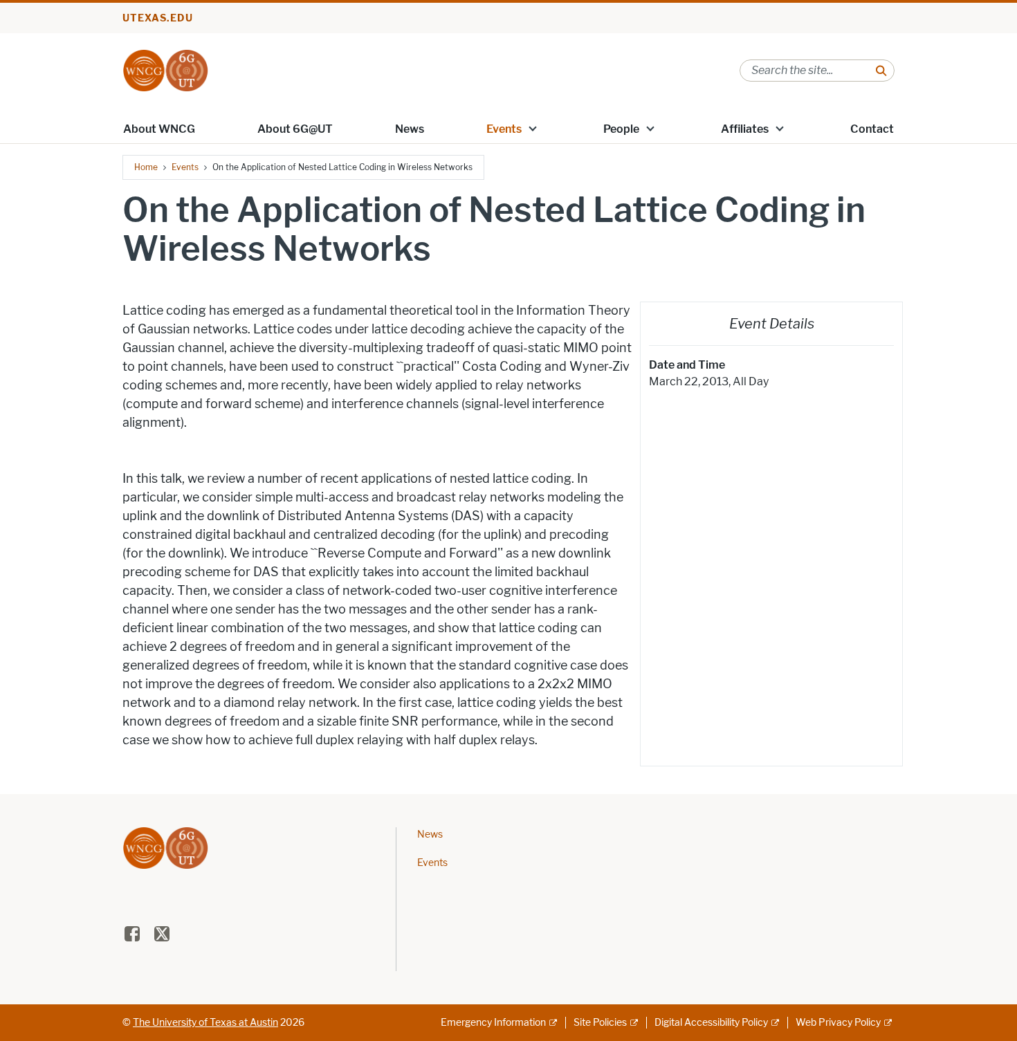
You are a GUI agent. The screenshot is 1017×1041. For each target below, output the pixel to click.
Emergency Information (493, 1023)
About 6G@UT (295, 129)
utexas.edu (157, 18)
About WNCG (159, 129)
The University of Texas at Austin (205, 1023)
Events (504, 129)
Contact (872, 129)
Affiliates (745, 129)
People (621, 129)
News (409, 129)
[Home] (165, 69)
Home (146, 167)
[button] (532, 128)
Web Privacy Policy (838, 1023)
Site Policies (600, 1023)
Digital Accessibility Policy (711, 1023)
